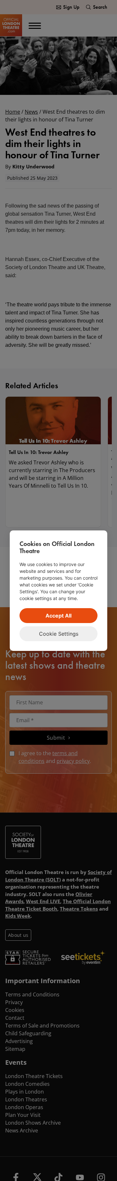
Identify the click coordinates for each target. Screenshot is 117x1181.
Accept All (59, 615)
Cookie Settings (58, 633)
